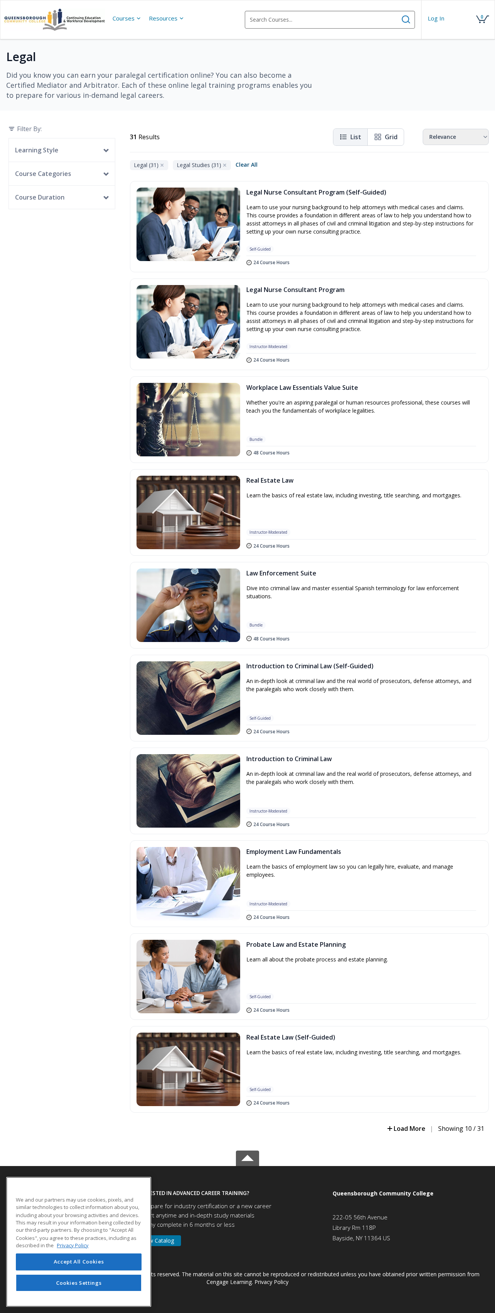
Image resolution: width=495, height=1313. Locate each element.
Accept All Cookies (79, 1261)
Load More (409, 1128)
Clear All (247, 164)
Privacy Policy (271, 1282)
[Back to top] (247, 1156)
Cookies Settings (79, 1282)
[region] (78, 1242)
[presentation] (127, 18)
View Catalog (158, 1240)
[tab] (228, 1193)
